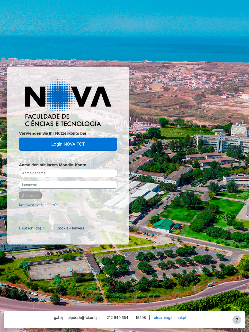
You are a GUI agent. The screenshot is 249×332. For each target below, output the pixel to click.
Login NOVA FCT (68, 144)
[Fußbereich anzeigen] (236, 319)
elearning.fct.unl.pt (170, 317)
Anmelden (30, 195)
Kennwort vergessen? (38, 205)
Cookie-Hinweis (70, 228)
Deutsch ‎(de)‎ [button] (30, 228)
